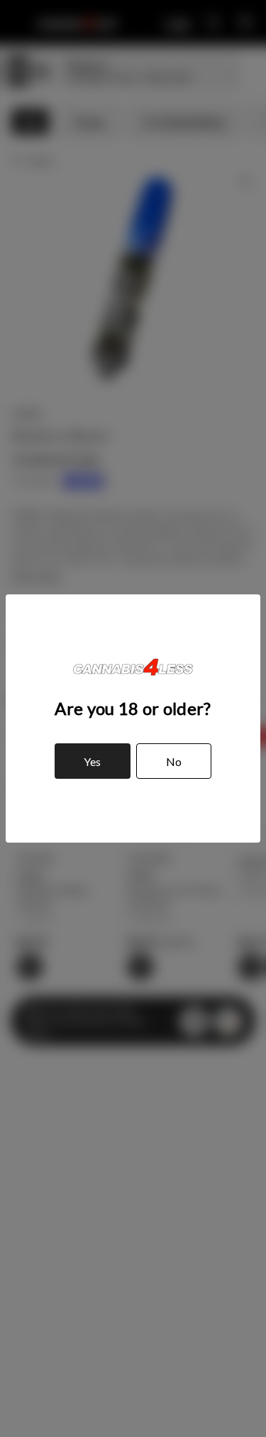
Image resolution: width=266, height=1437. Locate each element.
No (174, 761)
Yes (92, 761)
